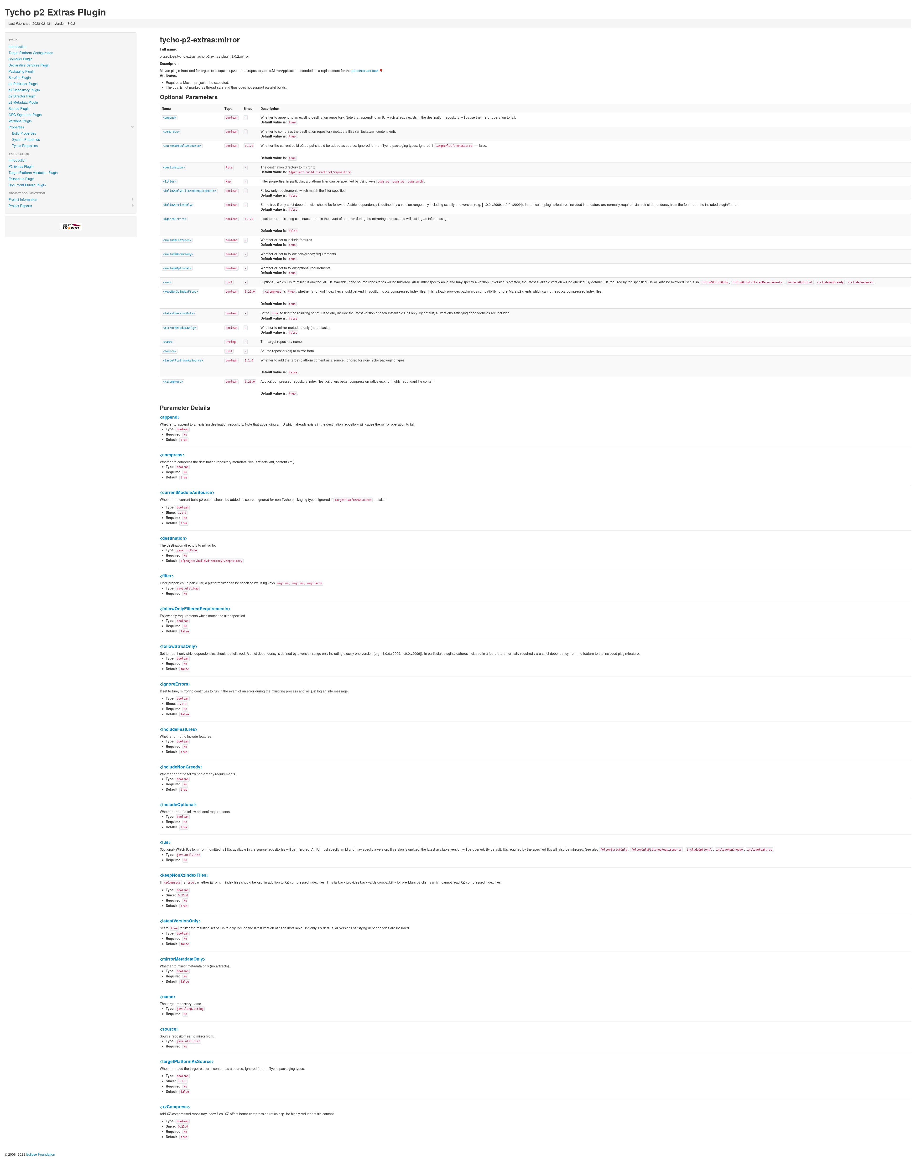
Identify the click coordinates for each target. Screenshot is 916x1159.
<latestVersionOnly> (179, 313)
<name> (168, 342)
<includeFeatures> (177, 240)
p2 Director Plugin (22, 96)
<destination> (174, 167)
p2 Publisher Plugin (23, 83)
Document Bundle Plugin (27, 185)
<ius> (167, 282)
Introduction (17, 46)
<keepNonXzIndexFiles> (180, 291)
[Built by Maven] (70, 226)
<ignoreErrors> (174, 219)
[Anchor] (243, 39)
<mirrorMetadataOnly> (179, 328)
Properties (16, 127)
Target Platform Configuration (31, 52)
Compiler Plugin (20, 58)
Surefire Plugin (20, 77)
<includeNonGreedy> (178, 254)
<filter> (169, 181)
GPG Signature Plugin (25, 114)
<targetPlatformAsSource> (183, 360)
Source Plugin (19, 108)
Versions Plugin (20, 120)
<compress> (171, 131)
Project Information (23, 199)
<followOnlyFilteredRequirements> (189, 191)
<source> (169, 351)
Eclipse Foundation (40, 1154)
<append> (169, 117)
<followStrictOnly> (178, 205)
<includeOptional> (177, 268)
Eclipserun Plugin (22, 178)
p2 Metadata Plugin (23, 102)
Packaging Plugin (22, 71)
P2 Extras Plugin (21, 166)
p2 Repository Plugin (24, 89)
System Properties (26, 139)
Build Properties (24, 133)
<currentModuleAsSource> (182, 145)
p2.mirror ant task (365, 70)
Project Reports (20, 205)
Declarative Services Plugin (29, 65)
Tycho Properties (25, 145)
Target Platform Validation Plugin (33, 172)
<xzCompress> (173, 381)
